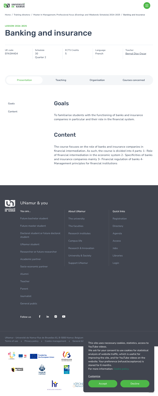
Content (12, 111)
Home (8, 15)
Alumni (24, 274)
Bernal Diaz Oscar (135, 53)
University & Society (79, 255)
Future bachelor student (34, 218)
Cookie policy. (121, 369)
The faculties (75, 226)
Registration (120, 218)
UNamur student (29, 244)
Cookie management (55, 341)
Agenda (117, 233)
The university (76, 218)
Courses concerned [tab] (134, 80)
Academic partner (30, 259)
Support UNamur (78, 263)
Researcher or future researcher (38, 251)
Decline (135, 383)
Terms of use (11, 341)
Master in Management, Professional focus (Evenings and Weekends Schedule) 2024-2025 (76, 15)
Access (117, 241)
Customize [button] (94, 376)
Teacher (24, 281)
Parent (24, 288)
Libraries (118, 255)
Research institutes (79, 233)
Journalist (25, 296)
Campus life (75, 241)
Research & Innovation (81, 248)
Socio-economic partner (34, 266)
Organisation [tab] (97, 80)
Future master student (33, 226)
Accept (103, 383)
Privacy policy (31, 341)
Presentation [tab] (24, 80)
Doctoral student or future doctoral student (40, 235)
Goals (11, 103)
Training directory (22, 15)
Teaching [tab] (61, 80)
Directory (118, 226)
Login (116, 263)
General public (28, 303)
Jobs (115, 248)
